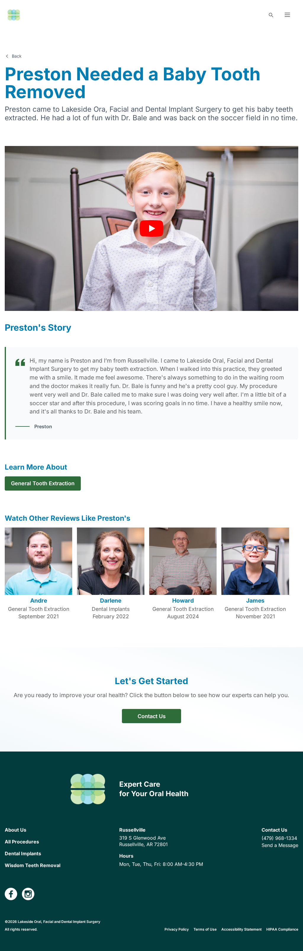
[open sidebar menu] (287, 15)
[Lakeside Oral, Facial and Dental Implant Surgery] (13, 15)
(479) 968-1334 (279, 838)
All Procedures (22, 842)
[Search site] (271, 15)
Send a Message (280, 845)
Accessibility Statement (241, 929)
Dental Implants (23, 853)
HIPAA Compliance (282, 929)
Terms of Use (205, 929)
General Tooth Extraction (43, 483)
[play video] (151, 228)
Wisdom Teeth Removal (32, 865)
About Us (15, 830)
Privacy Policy (177, 929)
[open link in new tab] (11, 894)
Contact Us (152, 716)
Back (17, 56)
